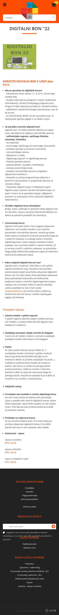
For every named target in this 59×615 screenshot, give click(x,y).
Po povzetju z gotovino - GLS (29, 575)
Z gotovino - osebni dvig (29, 567)
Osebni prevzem (30, 544)
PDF (7, 443)
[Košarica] (53, 5)
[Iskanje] (53, 17)
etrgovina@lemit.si (14, 291)
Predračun (29, 563)
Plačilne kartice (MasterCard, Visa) (29, 578)
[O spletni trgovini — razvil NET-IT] (50, 610)
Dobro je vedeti (29, 506)
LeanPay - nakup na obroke (29, 586)
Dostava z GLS (29, 547)
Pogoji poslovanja (29, 495)
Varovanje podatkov (29, 499)
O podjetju (29, 488)
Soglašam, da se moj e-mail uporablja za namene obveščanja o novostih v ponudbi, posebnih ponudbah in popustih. (27, 536)
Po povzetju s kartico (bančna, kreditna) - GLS (29, 571)
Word (12, 443)
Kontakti (29, 491)
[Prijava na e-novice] (53, 526)
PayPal (29, 582)
